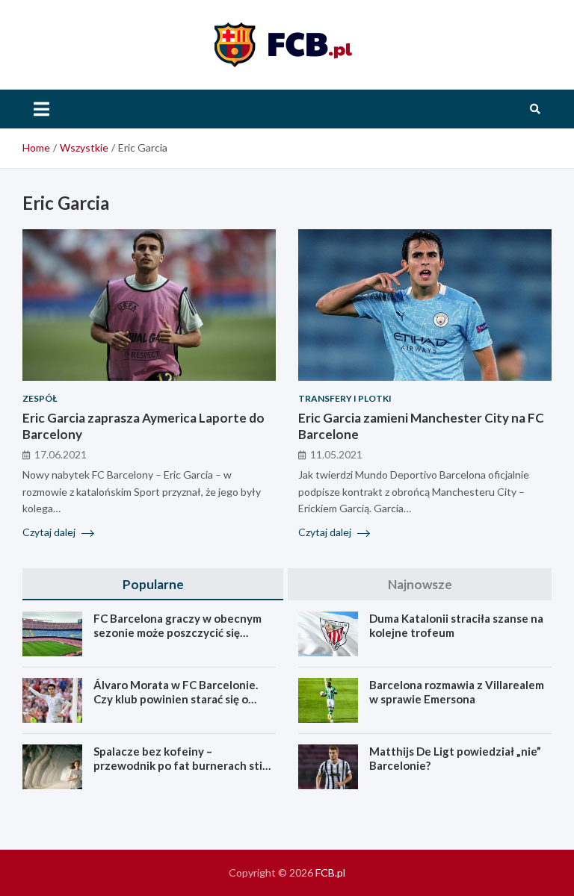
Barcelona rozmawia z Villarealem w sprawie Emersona (456, 692)
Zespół (40, 398)
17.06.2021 (60, 454)
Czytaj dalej (50, 532)
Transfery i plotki (345, 398)
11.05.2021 (336, 454)
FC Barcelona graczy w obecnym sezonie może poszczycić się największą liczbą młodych (177, 633)
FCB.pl (330, 872)
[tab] (152, 584)
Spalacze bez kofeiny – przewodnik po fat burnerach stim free (182, 765)
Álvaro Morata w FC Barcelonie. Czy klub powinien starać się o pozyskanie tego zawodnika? (175, 699)
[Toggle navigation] (41, 109)
